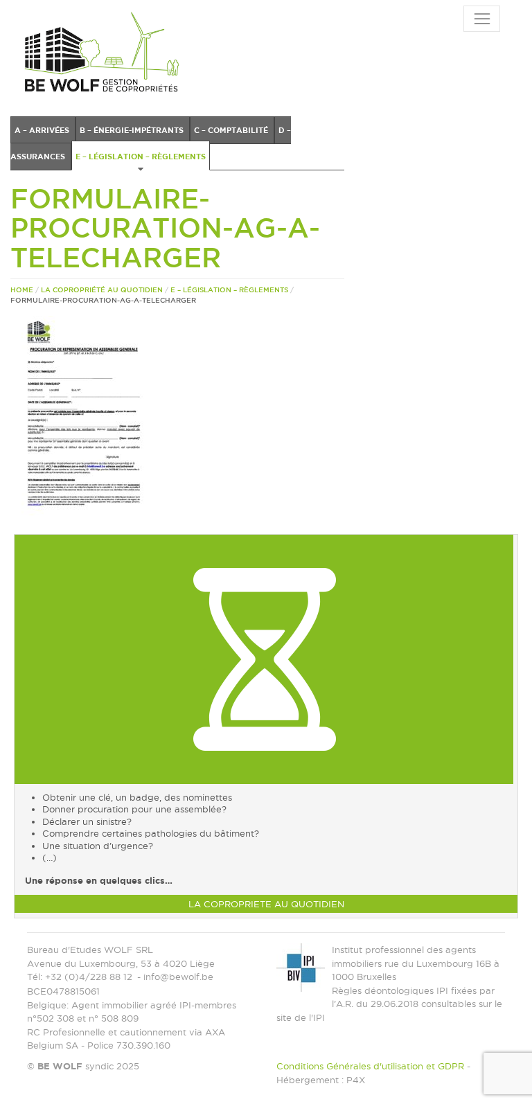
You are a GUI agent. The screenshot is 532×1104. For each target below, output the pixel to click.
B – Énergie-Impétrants (133, 130)
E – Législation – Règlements (141, 156)
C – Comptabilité (232, 130)
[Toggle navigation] (481, 19)
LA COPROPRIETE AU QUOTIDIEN (266, 903)
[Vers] (264, 658)
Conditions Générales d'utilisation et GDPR (370, 1065)
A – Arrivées (43, 130)
